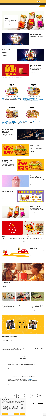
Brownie (5, 121)
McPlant (34, 121)
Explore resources (4, 354)
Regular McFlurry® (29, 100)
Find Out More (32, 40)
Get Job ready (8, 354)
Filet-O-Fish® (18, 122)
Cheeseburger (28, 99)
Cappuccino (26, 98)
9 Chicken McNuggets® (29, 121)
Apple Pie (25, 100)
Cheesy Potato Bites (13, 122)
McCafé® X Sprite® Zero (31, 98)
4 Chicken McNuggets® (35, 100)
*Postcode (9, 368)
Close (38, 1)
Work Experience (13, 354)
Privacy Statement (29, 379)
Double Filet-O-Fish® (37, 121)
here (16, 1)
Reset (9, 387)
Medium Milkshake (6, 123)
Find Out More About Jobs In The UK (7, 340)
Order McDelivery (42, 6)
